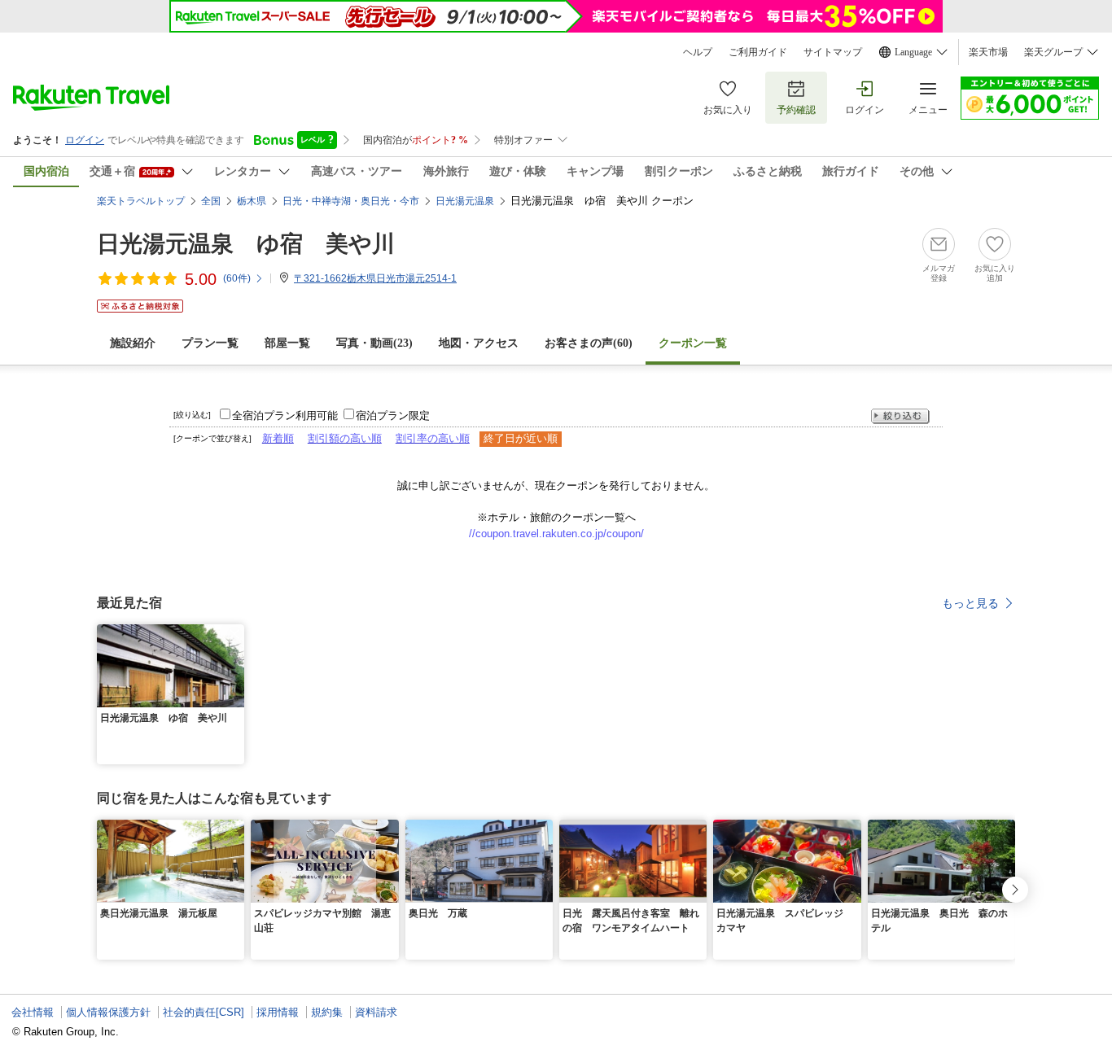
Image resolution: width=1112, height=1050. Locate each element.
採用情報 (277, 1012)
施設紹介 (132, 343)
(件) (237, 278)
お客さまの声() (589, 343)
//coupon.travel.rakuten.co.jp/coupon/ (556, 533)
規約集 (327, 1012)
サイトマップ (832, 52)
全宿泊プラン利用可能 (285, 415)
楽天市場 (988, 52)
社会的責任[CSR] (203, 1012)
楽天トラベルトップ (141, 201)
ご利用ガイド (758, 52)
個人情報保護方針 (108, 1012)
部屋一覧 (287, 343)
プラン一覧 (210, 343)
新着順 (278, 438)
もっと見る (970, 603)
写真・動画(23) (374, 343)
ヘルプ (697, 52)
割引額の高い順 (345, 438)
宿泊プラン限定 (393, 415)
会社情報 (32, 1012)
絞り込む (900, 416)
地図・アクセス (479, 343)
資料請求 (376, 1012)
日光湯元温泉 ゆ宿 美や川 (246, 243)
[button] (234, 634)
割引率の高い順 (433, 438)
